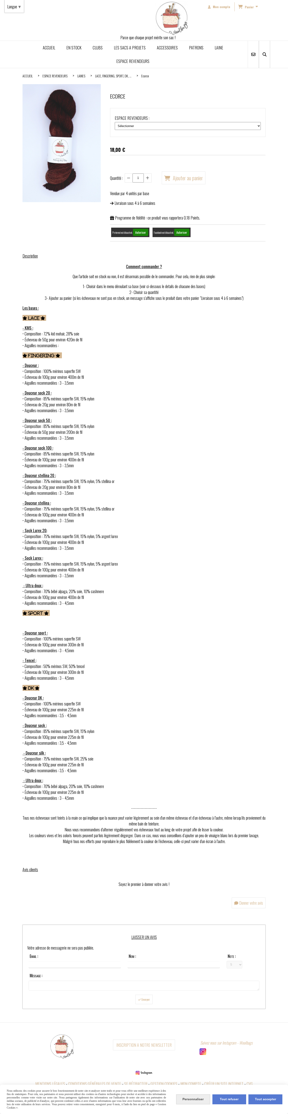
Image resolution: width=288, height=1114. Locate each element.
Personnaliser (193, 1099)
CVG (250, 1084)
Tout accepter (265, 1099)
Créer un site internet (223, 1084)
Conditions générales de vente (94, 1084)
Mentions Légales (50, 1084)
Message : (36, 975)
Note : (232, 956)
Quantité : (116, 178)
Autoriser (140, 232)
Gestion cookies (164, 1084)
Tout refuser (229, 1099)
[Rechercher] (264, 54)
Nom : (132, 956)
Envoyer (145, 999)
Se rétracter (135, 1084)
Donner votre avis (250, 903)
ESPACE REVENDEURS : (132, 118)
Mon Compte (190, 1084)
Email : (34, 956)
